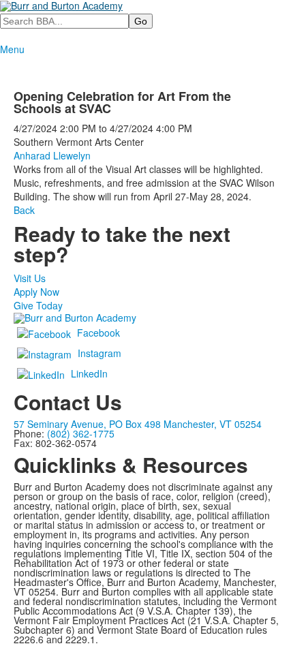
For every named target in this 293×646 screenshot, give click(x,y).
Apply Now (36, 291)
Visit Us (30, 278)
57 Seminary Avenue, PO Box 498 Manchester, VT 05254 (138, 424)
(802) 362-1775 (80, 433)
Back (24, 210)
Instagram (99, 353)
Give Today (38, 305)
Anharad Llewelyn (52, 155)
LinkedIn (89, 373)
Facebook (98, 332)
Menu (12, 49)
